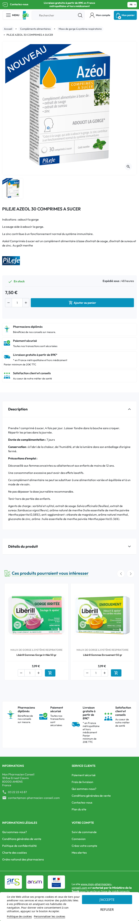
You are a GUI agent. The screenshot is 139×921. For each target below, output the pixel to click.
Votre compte (83, 822)
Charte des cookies (14, 852)
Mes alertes (79, 852)
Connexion (79, 839)
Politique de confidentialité (19, 845)
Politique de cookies (19, 916)
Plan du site (79, 809)
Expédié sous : (112, 281)
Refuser (107, 909)
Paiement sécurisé (84, 775)
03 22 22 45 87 (17, 792)
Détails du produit (23, 546)
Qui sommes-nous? (84, 789)
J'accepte (107, 899)
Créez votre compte (84, 845)
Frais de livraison (82, 782)
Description (18, 409)
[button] (100, 15)
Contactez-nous (19, 4)
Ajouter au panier (82, 303)
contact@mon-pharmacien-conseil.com (34, 798)
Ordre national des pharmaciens (23, 859)
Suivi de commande (84, 832)
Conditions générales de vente (91, 795)
